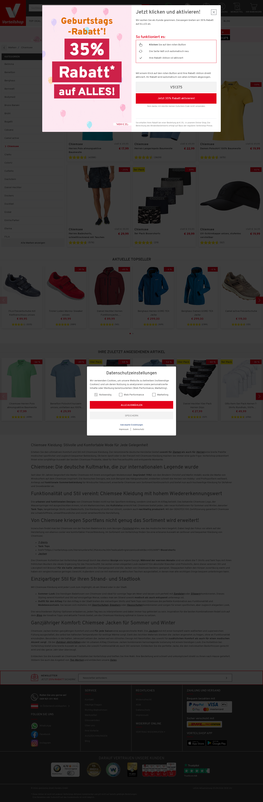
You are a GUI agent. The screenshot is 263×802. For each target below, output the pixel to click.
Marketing (162, 394)
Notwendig (105, 394)
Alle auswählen (131, 405)
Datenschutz (138, 429)
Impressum (123, 429)
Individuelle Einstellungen (131, 425)
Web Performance (133, 394)
